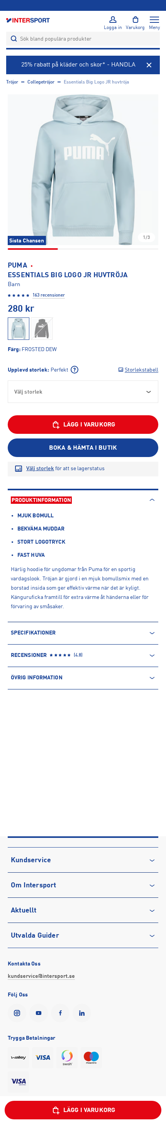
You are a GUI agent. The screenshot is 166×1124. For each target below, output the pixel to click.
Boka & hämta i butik (83, 447)
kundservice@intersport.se (41, 976)
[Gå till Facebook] (62, 1013)
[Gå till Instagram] (18, 1013)
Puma (17, 265)
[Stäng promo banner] (149, 65)
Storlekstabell (141, 370)
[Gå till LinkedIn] (83, 1013)
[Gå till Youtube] (40, 1013)
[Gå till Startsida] (28, 20)
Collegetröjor (40, 82)
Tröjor (12, 82)
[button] (83, 169)
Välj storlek (40, 468)
